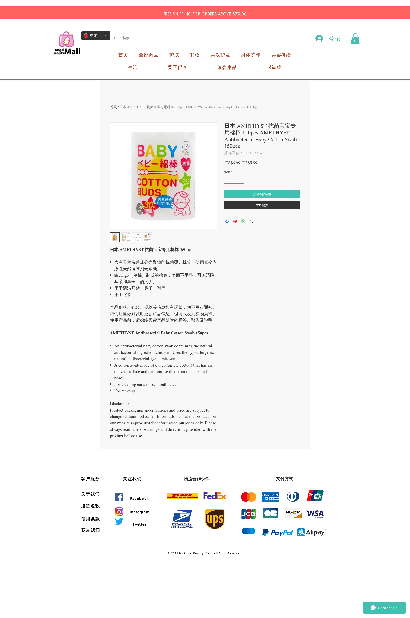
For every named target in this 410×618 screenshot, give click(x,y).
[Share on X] (251, 221)
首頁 (113, 107)
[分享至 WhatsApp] (243, 221)
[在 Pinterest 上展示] (235, 221)
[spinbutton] (234, 179)
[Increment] (240, 179)
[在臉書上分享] (227, 221)
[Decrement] (227, 179)
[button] (355, 38)
